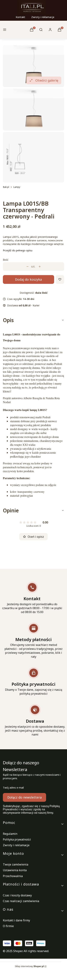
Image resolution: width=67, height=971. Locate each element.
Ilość (5, 259)
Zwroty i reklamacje (42, 17)
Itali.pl (6, 187)
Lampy (16, 187)
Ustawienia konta (15, 870)
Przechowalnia (13, 876)
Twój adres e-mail (13, 787)
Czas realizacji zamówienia (21, 901)
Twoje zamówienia (15, 864)
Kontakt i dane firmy (16, 920)
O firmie (8, 926)
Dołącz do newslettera (24, 797)
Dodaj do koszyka (28, 279)
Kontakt (20, 17)
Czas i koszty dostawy (17, 895)
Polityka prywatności (17, 839)
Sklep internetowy (29, 966)
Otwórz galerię (46, 80)
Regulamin (10, 834)
